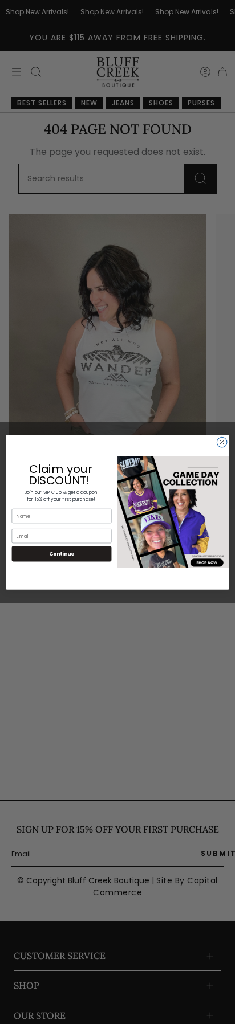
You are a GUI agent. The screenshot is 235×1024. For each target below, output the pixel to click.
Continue (61, 553)
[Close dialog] (222, 442)
